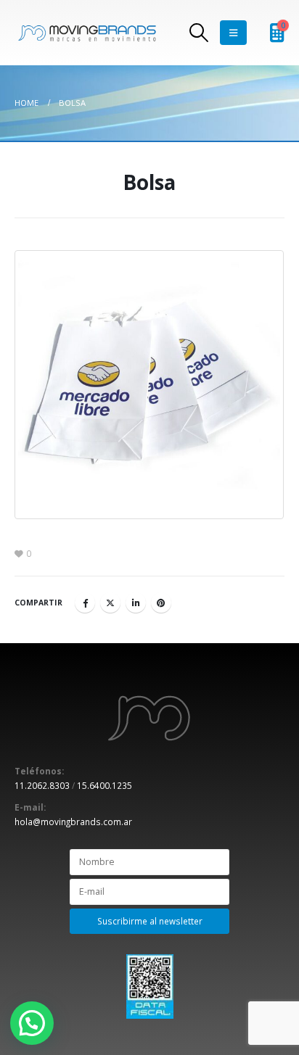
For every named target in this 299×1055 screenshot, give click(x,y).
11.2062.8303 (42, 785)
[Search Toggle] (199, 32)
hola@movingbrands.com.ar (73, 821)
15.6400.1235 (104, 785)
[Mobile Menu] (233, 32)
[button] (32, 1023)
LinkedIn (136, 602)
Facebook (85, 602)
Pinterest (161, 602)
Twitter (110, 602)
